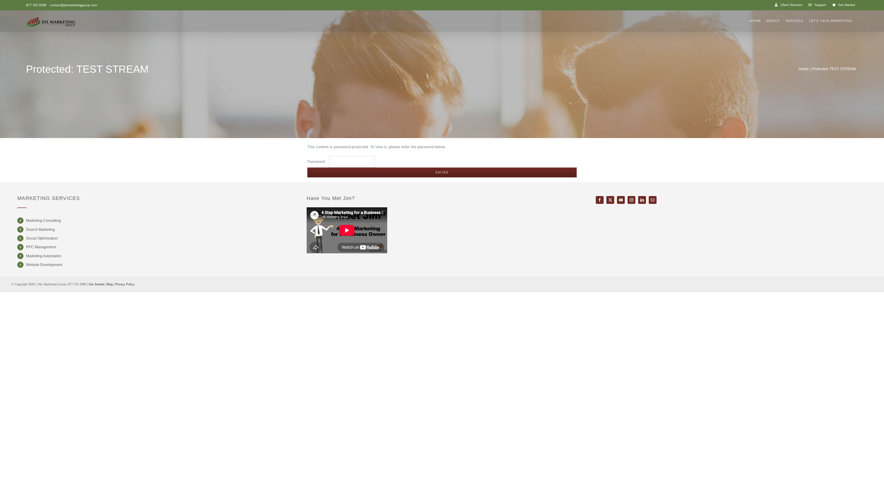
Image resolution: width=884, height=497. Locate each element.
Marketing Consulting (43, 220)
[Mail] (653, 200)
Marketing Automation (43, 256)
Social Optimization (42, 238)
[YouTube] (621, 200)
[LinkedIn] (642, 200)
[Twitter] (610, 200)
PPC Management (41, 247)
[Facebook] (600, 200)
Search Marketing (40, 229)
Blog (110, 284)
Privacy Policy (124, 284)
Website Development (44, 265)
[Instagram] (631, 200)
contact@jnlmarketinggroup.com (73, 5)
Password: (317, 161)
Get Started (96, 284)
